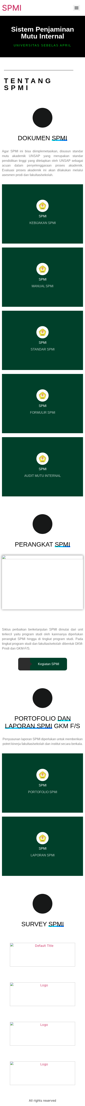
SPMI (12, 8)
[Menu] (76, 8)
